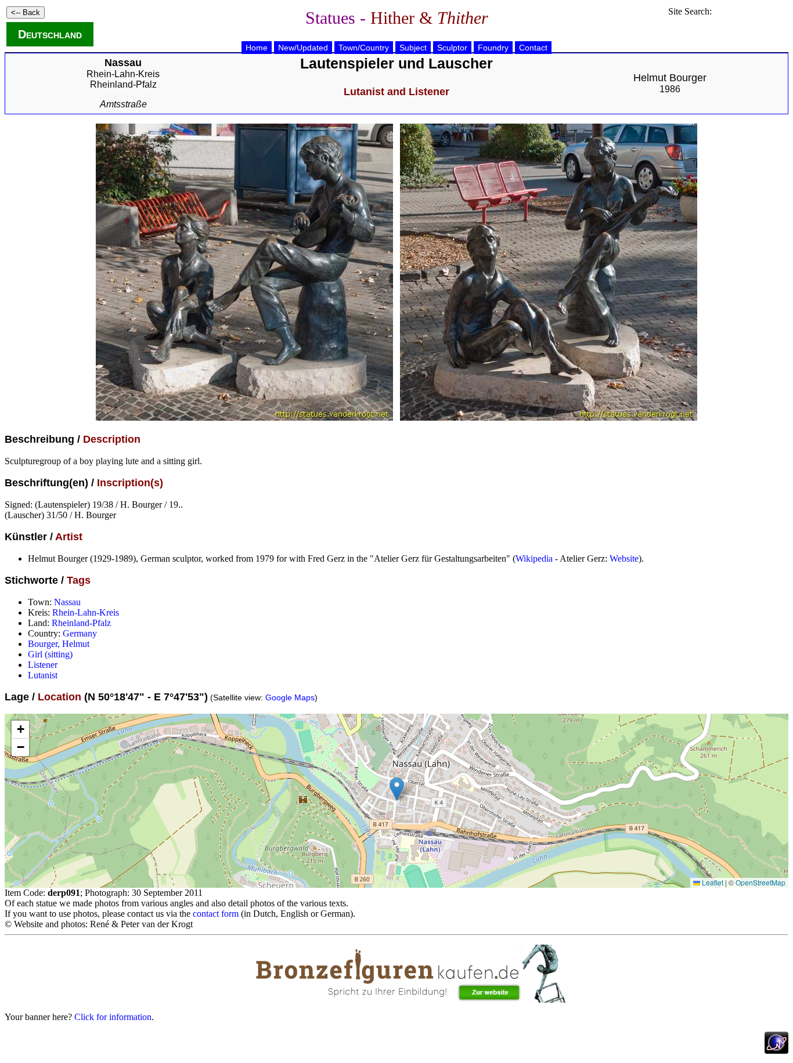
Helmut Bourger (670, 78)
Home (257, 47)
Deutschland (50, 34)
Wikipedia (534, 558)
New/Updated (303, 47)
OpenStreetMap (760, 882)
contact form (216, 914)
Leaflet (711, 882)
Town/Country (363, 47)
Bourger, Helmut (58, 644)
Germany (80, 633)
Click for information (113, 1017)
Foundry (493, 47)
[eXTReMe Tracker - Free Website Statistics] (776, 1050)
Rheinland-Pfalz (123, 84)
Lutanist (42, 675)
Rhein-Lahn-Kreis (123, 74)
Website (624, 558)
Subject (413, 47)
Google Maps (290, 697)
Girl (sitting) (50, 654)
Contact (533, 47)
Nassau (67, 602)
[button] (397, 789)
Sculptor (452, 47)
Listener (42, 665)
